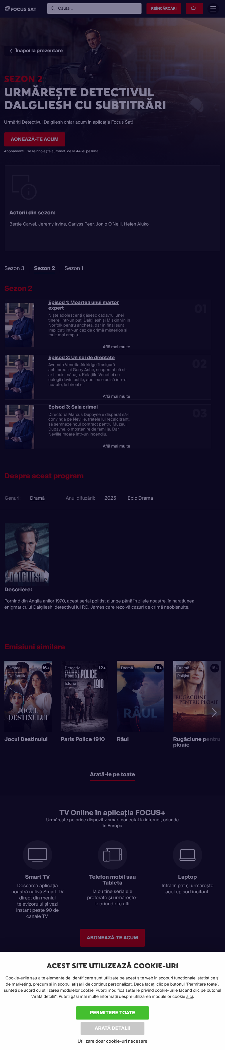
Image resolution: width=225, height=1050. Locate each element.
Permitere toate (112, 1013)
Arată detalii (112, 1028)
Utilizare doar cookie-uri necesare (112, 1041)
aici (189, 996)
